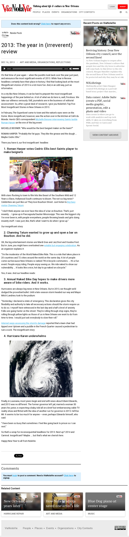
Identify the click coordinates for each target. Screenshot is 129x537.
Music (91, 513)
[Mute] (70, 68)
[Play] (4, 68)
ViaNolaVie (11, 528)
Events (55, 12)
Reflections (63, 62)
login (14, 475)
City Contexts (87, 12)
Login (112, 7)
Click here (46, 24)
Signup (123, 7)
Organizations (69, 12)
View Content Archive (105, 135)
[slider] (76, 68)
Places (46, 12)
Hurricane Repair (14, 513)
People (37, 12)
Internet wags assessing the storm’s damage (23, 323)
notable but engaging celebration (60, 245)
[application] (41, 68)
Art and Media (28, 62)
